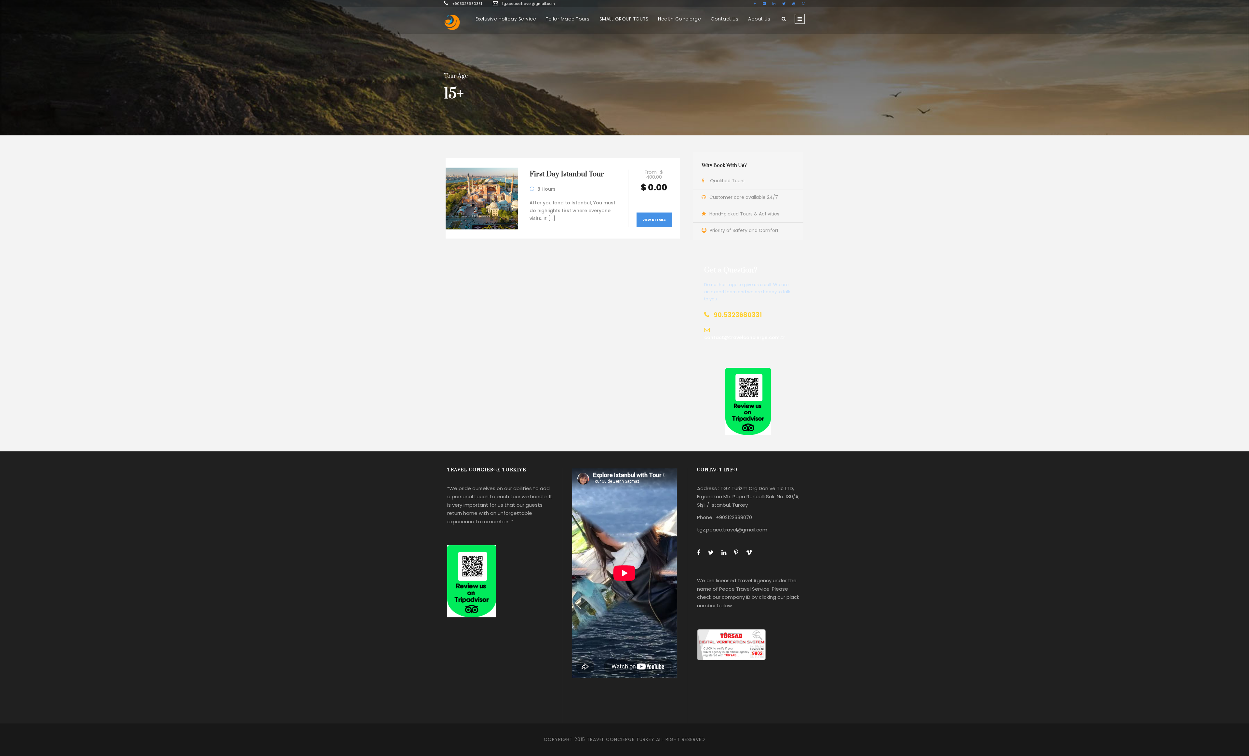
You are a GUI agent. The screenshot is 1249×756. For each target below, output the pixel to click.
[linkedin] (773, 3)
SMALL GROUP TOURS (624, 19)
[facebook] (755, 3)
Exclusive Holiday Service (506, 19)
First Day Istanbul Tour (567, 174)
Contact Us (724, 19)
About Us (759, 19)
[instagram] (803, 3)
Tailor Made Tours (568, 19)
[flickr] (764, 3)
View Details (654, 219)
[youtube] (793, 3)
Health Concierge (679, 19)
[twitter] (784, 3)
